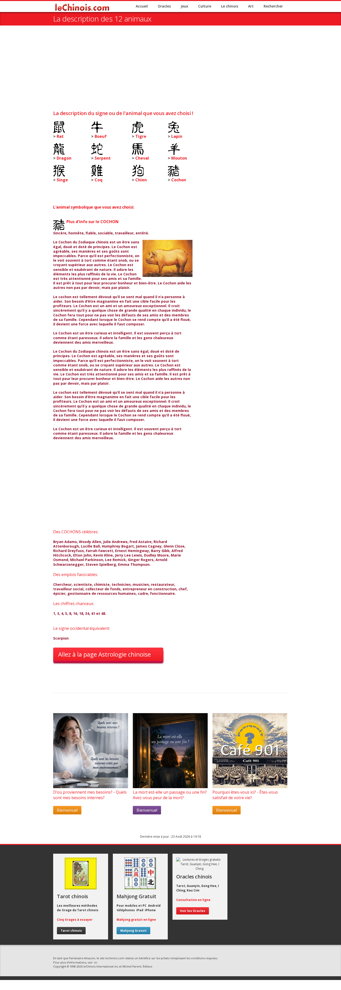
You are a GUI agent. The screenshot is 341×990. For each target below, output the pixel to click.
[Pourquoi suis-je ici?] (90, 786)
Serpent (103, 158)
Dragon (64, 158)
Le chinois (229, 6)
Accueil (142, 6)
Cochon (178, 180)
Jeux (184, 6)
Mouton (179, 158)
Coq (98, 180)
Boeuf (101, 136)
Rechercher (273, 6)
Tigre (140, 136)
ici (95, 962)
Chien (141, 180)
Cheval (142, 158)
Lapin (176, 136)
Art (251, 6)
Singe (62, 180)
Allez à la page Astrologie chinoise (104, 654)
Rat (60, 136)
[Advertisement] (170, 71)
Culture (204, 6)
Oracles (164, 6)
